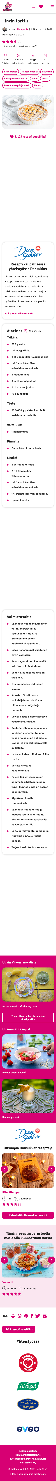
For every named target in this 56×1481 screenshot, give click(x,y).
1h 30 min (47, 71)
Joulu (34, 78)
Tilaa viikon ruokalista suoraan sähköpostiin (28, 1018)
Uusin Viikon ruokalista (19, 962)
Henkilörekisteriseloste (28, 1454)
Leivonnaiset (10, 71)
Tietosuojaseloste (28, 1451)
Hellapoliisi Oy (28, 1462)
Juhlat (45, 78)
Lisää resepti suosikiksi (19, 1329)
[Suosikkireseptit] (41, 7)
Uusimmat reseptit (16, 1029)
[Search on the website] (33, 7)
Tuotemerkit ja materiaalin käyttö (28, 1458)
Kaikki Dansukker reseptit (19, 313)
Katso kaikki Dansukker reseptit (28, 1215)
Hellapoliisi (22, 29)
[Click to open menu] (52, 6)
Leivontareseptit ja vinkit (17, 85)
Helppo (37, 85)
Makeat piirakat (29, 71)
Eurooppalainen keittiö (15, 78)
